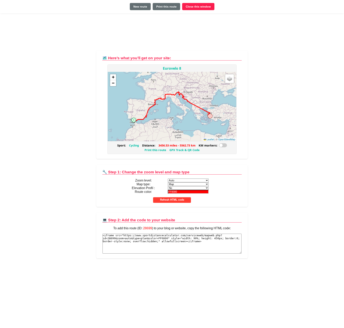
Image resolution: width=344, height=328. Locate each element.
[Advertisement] (172, 33)
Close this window (198, 6)
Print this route (166, 6)
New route (140, 6)
